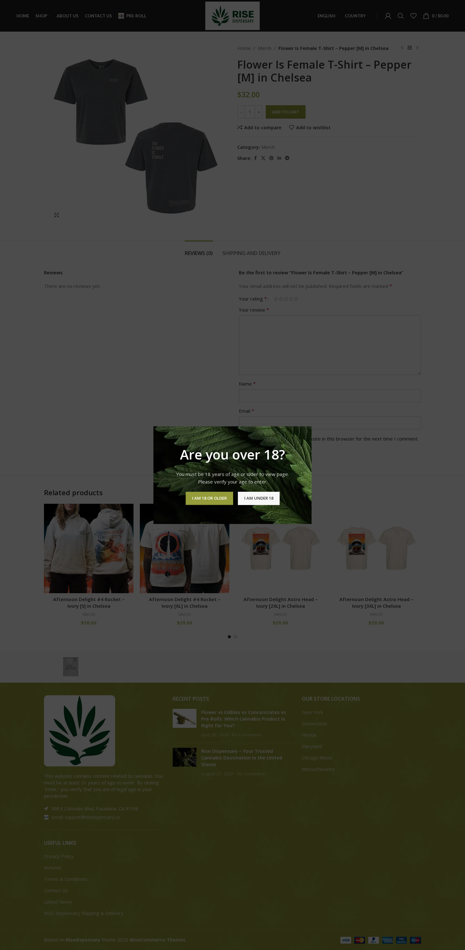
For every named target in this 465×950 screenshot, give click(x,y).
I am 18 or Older (209, 498)
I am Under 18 (258, 498)
